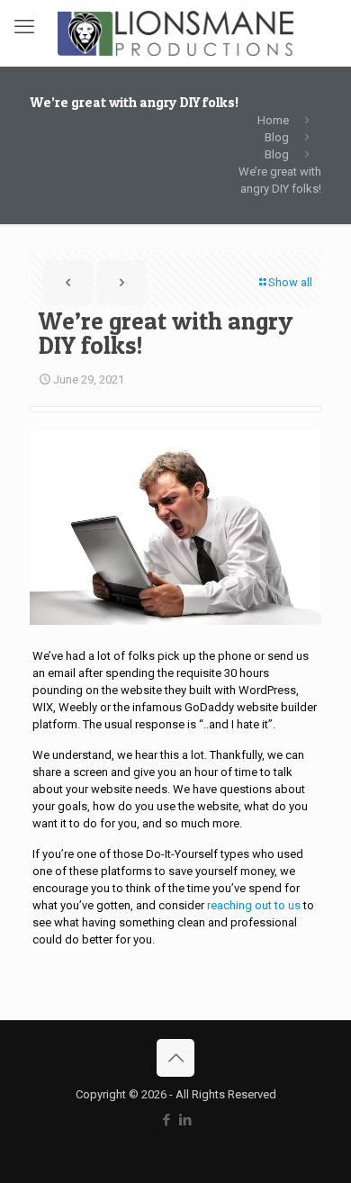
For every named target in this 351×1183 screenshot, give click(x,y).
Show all (290, 282)
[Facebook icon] (166, 1120)
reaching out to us (254, 905)
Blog (277, 137)
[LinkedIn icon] (185, 1120)
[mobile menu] (24, 27)
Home (273, 120)
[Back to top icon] (175, 1058)
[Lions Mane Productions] (175, 33)
